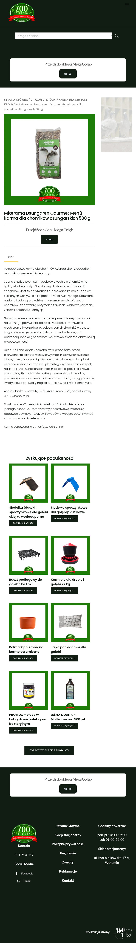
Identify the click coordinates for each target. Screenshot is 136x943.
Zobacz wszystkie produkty (49, 750)
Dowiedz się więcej (23, 523)
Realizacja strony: (98, 932)
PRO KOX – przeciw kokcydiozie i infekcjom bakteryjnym (27, 719)
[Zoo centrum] (21, 21)
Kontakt (68, 880)
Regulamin (68, 853)
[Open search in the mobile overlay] (68, 35)
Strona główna (16, 100)
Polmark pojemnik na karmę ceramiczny (26, 649)
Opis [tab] (11, 257)
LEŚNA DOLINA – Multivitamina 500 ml (68, 717)
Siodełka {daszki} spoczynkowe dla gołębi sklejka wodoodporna (28, 512)
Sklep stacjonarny (68, 835)
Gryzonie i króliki (43, 100)
